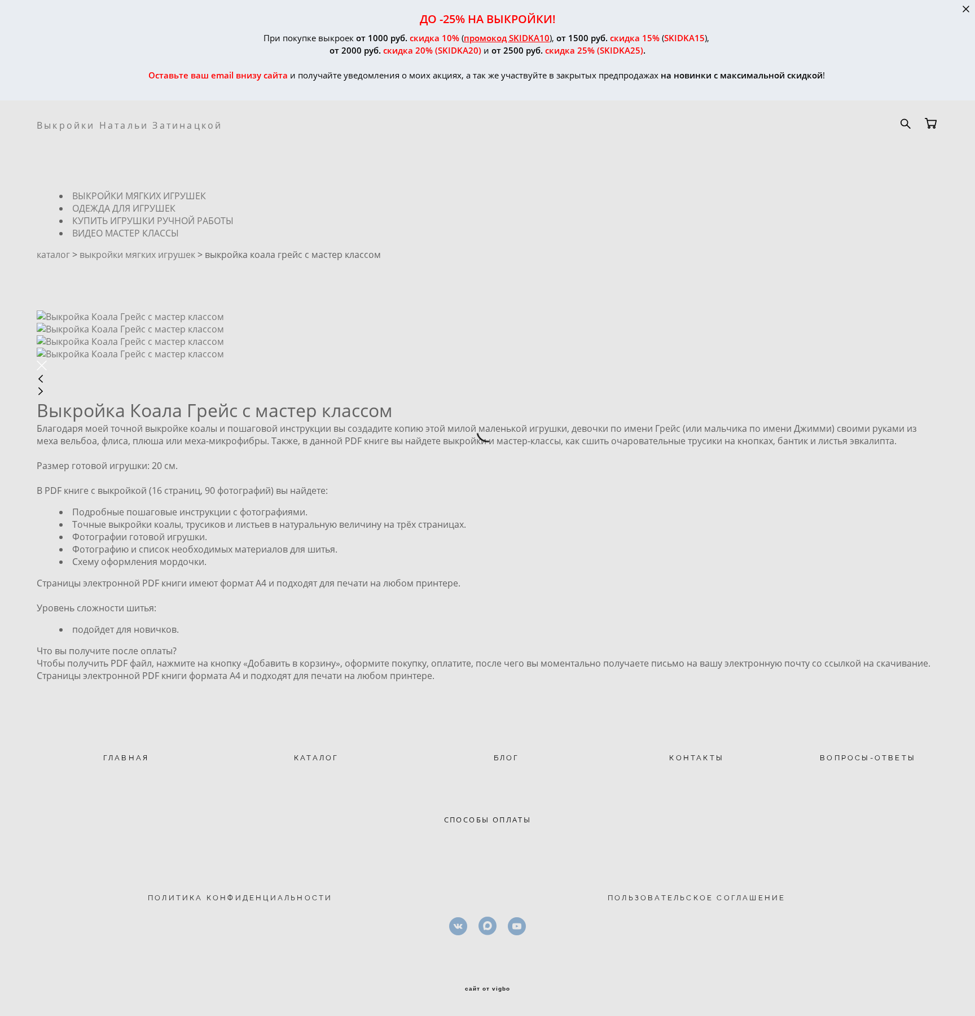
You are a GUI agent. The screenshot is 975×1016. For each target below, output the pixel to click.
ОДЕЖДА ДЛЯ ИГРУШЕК (123, 208)
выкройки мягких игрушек (137, 254)
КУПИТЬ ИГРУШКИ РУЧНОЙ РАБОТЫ (153, 220)
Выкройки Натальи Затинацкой (129, 125)
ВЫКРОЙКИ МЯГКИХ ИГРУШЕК (139, 196)
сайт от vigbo (487, 989)
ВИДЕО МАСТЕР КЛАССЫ (125, 233)
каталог (53, 254)
